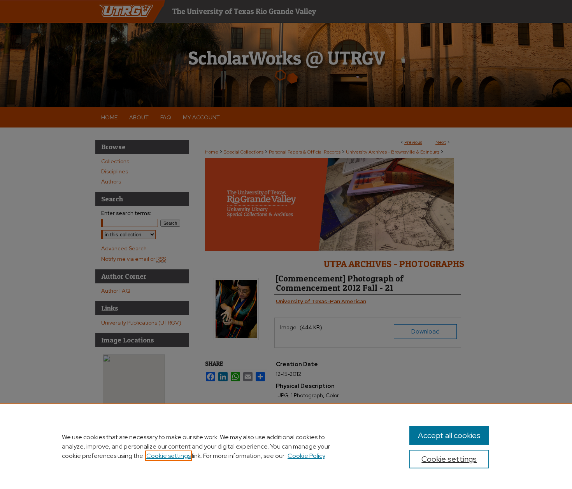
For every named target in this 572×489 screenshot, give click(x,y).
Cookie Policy (306, 456)
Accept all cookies (449, 435)
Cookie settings (168, 456)
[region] (286, 446)
